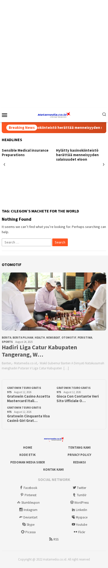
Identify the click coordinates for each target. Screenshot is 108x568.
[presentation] (4, 164)
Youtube (81, 524)
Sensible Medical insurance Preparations (25, 152)
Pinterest (30, 495)
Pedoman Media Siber (27, 462)
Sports (7, 342)
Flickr (81, 532)
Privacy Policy (79, 455)
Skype (30, 524)
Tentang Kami (79, 447)
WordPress (81, 502)
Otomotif (69, 337)
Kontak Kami (53, 469)
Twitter (81, 488)
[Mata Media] (54, 114)
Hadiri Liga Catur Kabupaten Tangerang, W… (39, 351)
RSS (56, 539)
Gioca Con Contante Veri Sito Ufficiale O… (78, 398)
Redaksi (79, 462)
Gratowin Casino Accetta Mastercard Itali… (28, 398)
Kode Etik (27, 455)
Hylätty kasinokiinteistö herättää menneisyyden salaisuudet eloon (77, 155)
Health (40, 337)
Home (27, 447)
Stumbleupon (30, 502)
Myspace (81, 517)
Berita (6, 337)
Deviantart (30, 517)
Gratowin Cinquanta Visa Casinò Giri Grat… (28, 418)
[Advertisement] (54, 54)
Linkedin (81, 510)
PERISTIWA (85, 337)
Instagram (30, 510)
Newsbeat (53, 337)
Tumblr (81, 495)
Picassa (30, 532)
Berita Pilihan (23, 337)
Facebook (30, 488)
